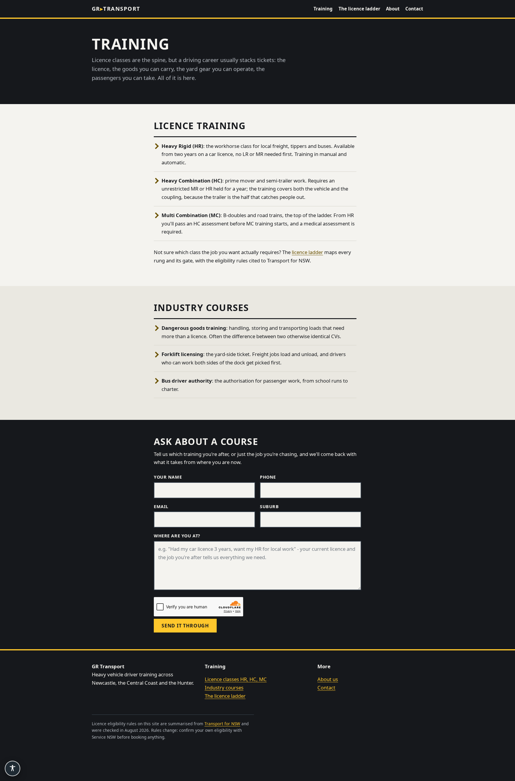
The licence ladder (359, 9)
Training (323, 9)
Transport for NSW (222, 723)
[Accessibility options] (12, 768)
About (393, 9)
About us (327, 679)
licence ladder (307, 252)
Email (161, 506)
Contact (414, 9)
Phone (268, 477)
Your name (168, 477)
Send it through (185, 625)
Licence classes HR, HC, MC (236, 679)
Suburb (269, 506)
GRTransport (116, 8)
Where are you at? (177, 536)
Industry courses (224, 687)
